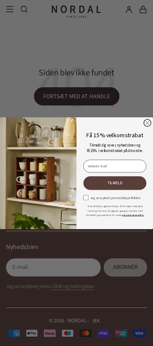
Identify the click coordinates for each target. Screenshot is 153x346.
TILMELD (115, 182)
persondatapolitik (133, 214)
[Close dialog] (147, 122)
